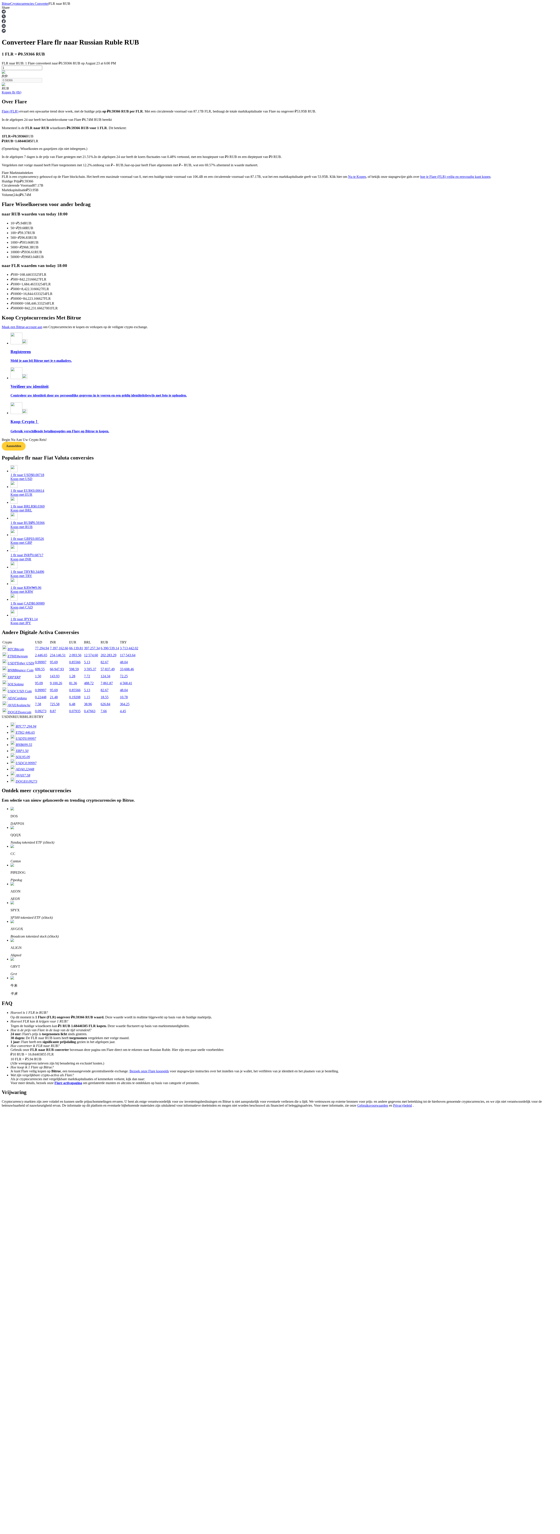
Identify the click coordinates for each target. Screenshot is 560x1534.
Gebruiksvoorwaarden (372, 1105)
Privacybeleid (402, 1105)
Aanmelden (17, 1241)
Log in (6, 1241)
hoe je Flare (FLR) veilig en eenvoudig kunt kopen (455, 177)
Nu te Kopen (357, 177)
